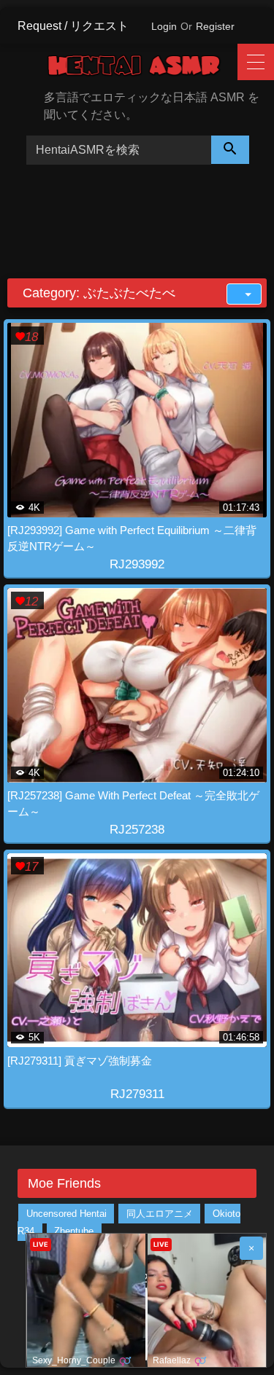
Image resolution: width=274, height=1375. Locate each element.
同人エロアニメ (159, 1213)
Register (215, 26)
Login (164, 26)
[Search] (230, 150)
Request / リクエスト (73, 26)
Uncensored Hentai (66, 1213)
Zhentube (74, 1231)
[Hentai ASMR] (144, 68)
